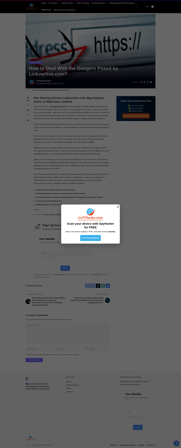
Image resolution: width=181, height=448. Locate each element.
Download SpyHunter (90, 238)
